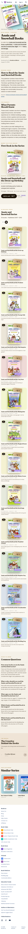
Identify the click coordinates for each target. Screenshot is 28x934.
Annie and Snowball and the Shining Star (13, 411)
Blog (2, 813)
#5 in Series (18, 373)
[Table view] (2, 222)
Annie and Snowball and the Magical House (14, 444)
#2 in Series (18, 277)
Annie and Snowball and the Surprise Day (13, 575)
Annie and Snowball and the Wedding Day (13, 641)
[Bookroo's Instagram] (2, 920)
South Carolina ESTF (6, 891)
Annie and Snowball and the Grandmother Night (13, 608)
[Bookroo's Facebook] (6, 920)
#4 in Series (18, 341)
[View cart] (16, 2)
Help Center (4, 818)
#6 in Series (18, 406)
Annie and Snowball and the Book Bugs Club (12, 508)
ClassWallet (4, 899)
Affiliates (3, 823)
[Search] (26, 2)
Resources (4, 866)
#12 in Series (18, 602)
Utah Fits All (4, 894)
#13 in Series (18, 635)
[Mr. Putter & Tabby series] (9, 784)
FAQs (2, 816)
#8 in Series (18, 470)
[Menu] (2, 2)
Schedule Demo (5, 864)
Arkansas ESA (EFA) (6, 889)
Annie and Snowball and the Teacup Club (13, 315)
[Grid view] (6, 222)
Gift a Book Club (5, 842)
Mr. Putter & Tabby (6, 795)
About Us (3, 811)
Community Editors (6, 878)
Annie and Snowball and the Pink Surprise (13, 347)
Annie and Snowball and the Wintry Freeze (13, 476)
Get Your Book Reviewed (7, 910)
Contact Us (4, 820)
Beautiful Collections (6, 851)
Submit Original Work (7, 912)
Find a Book (4, 873)
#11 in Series (18, 569)
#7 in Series (18, 438)
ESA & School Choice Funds (8, 884)
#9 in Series (18, 502)
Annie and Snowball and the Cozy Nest (12, 379)
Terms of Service (13, 927)
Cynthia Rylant (7, 183)
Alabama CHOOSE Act (7, 887)
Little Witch (21, 795)
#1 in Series (18, 244)
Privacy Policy (23, 927)
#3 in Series (18, 309)
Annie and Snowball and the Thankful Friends (12, 542)
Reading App (4, 875)
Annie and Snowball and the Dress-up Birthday (13, 179)
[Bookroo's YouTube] (10, 920)
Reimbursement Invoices (7, 903)
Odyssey (3, 901)
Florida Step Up (5, 896)
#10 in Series (18, 536)
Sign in (21, 2)
